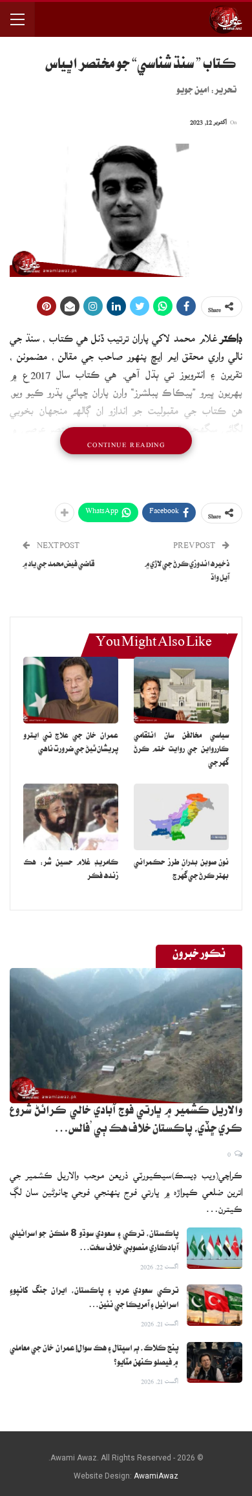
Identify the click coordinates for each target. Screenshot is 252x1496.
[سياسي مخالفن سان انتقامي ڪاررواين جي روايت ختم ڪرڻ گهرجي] (181, 690)
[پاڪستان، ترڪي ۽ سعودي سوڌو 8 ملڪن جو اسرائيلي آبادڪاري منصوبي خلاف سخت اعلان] (214, 1248)
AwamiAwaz (156, 1475)
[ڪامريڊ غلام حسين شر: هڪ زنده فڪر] (70, 817)
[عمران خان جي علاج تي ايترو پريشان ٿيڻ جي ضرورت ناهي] (70, 690)
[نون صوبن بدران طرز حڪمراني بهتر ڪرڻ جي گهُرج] (181, 817)
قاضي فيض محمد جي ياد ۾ (59, 565)
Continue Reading (126, 440)
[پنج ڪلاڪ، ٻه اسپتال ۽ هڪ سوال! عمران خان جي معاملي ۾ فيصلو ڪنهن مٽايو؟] (214, 1362)
